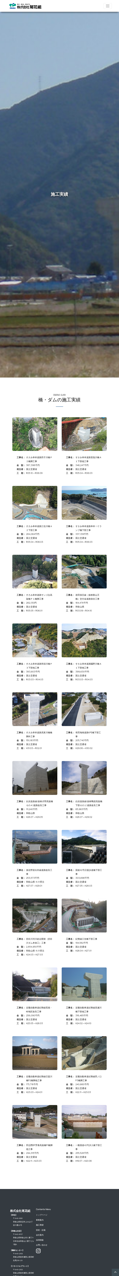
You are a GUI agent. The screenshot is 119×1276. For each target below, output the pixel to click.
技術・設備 (40, 1230)
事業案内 (40, 1220)
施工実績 (40, 1225)
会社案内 (40, 1235)
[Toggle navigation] (108, 6)
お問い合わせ (41, 1245)
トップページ (41, 1215)
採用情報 (40, 1240)
